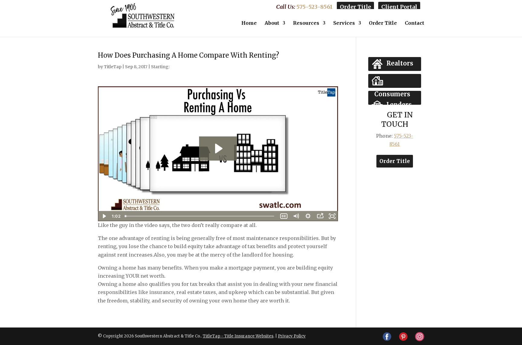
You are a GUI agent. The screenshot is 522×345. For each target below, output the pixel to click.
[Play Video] (104, 216)
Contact (414, 23)
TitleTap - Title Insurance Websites (238, 336)
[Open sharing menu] (320, 216)
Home (249, 23)
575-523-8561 (314, 6)
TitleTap (112, 66)
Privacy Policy (292, 336)
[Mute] (296, 216)
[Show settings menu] (308, 216)
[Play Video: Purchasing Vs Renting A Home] (218, 148)
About (272, 23)
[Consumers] (394, 81)
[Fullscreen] (332, 216)
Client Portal (399, 6)
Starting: (160, 66)
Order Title (355, 6)
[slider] (200, 216)
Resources (306, 23)
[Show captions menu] (284, 216)
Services (344, 23)
